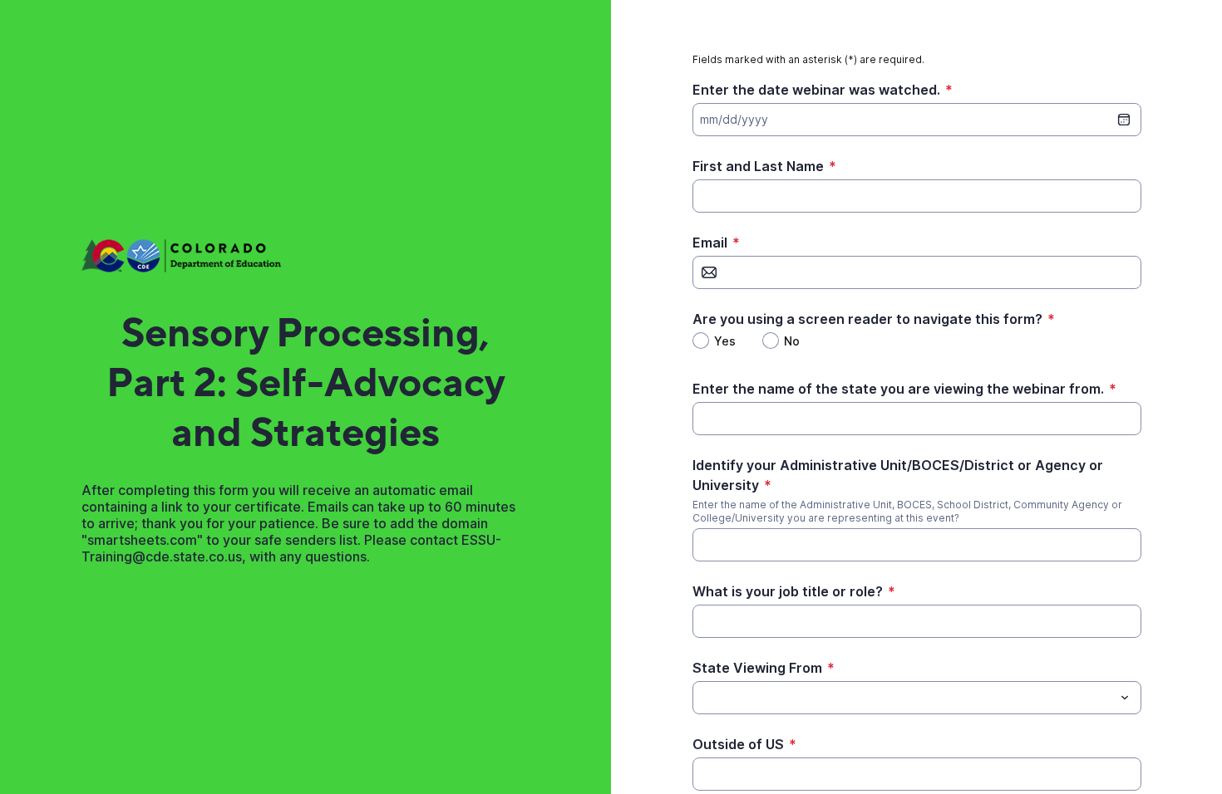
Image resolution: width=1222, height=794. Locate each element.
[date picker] (1124, 119)
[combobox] (916, 697)
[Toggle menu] (1124, 697)
